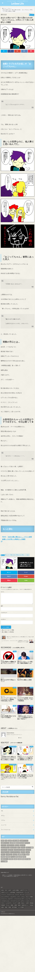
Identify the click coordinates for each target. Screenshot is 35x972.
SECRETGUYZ (20, 843)
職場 (23, 859)
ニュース (3, 825)
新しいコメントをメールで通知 (8, 630)
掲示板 (19, 555)
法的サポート (4, 859)
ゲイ (19, 847)
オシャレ (22, 845)
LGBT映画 (12, 843)
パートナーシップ (15, 852)
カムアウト (13, 847)
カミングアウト (5, 847)
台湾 (28, 854)
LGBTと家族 (16, 840)
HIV (6, 840)
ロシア (15, 854)
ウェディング (10, 845)
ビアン (22, 852)
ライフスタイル (5, 829)
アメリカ (27, 843)
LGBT (8, 555)
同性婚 (3, 856)
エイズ (17, 845)
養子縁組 (28, 859)
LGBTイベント (5, 843)
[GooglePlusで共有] (17, 51)
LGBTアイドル (24, 840)
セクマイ (10, 850)
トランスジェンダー (19, 850)
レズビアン (9, 854)
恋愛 (21, 856)
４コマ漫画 (26, 555)
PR (2, 811)
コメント (2, 591)
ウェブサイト (3, 619)
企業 (19, 854)
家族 (17, 856)
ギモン (3, 815)
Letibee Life (17, 3)
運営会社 (3, 911)
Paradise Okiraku (10, 732)
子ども (12, 856)
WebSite (20, 737)
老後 (19, 859)
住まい (23, 854)
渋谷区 (11, 859)
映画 (24, 856)
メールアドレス (4, 612)
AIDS (2, 840)
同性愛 (13, 555)
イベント (3, 845)
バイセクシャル (5, 852)
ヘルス (27, 852)
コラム (3, 555)
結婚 (15, 859)
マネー (3, 854)
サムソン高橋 (29, 847)
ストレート (4, 850)
